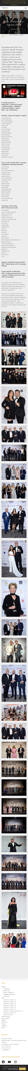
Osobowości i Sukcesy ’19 (9, 1013)
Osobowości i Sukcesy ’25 (9, 1002)
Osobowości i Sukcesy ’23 (9, 1005)
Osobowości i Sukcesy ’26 (9, 1000)
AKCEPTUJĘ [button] (22, 1069)
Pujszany (4, 1024)
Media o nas (4, 1022)
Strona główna (5, 35)
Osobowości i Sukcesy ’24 (9, 1003)
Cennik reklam (6, 996)
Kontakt (3, 1027)
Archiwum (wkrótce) (7, 1014)
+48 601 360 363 (6, 1048)
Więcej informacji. (13, 1069)
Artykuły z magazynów (8, 992)
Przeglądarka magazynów (9, 994)
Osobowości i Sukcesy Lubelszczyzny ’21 (13, 1011)
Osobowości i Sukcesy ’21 (9, 1009)
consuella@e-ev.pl (6, 1050)
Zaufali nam (4, 1026)
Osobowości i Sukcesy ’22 (9, 1007)
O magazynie (6, 989)
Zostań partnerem (6, 1016)
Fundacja (4, 1020)
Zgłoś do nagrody (6, 1018)
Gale (14, 16)
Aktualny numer (6, 990)
